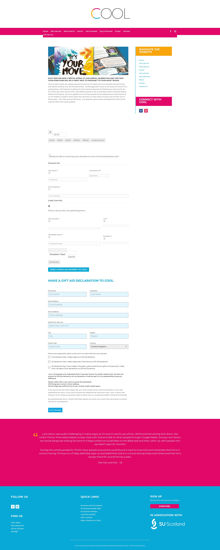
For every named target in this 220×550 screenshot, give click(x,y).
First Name (53, 171)
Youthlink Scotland (88, 514)
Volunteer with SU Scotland (91, 505)
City (49, 333)
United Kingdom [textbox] (98, 346)
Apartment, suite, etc (55, 322)
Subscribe (164, 506)
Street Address (53, 312)
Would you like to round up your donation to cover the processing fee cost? (84, 156)
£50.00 (68, 140)
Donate (126, 31)
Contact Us (48, 35)
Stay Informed (106, 31)
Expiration (107, 236)
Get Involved (91, 31)
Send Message (55, 410)
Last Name (93, 171)
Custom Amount (98, 140)
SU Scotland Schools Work (91, 508)
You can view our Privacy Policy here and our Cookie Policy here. (92, 545)
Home (45, 31)
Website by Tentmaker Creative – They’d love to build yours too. (127, 545)
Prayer (118, 31)
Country (93, 343)
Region (92, 333)
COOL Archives (86, 517)
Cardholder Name (55, 235)
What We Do (69, 31)
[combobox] (109, 346)
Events (80, 31)
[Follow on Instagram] (175, 31)
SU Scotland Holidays (89, 511)
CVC (105, 219)
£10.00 (51, 140)
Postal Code (52, 343)
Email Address (54, 187)
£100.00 (77, 140)
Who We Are (56, 31)
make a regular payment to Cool (68, 269)
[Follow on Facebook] (170, 31)
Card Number (54, 219)
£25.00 (59, 140)
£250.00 (86, 140)
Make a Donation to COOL (91, 520)
